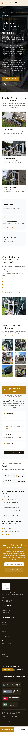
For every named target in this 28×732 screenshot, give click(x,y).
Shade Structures (6, 636)
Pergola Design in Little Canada (10, 508)
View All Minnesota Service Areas (13, 676)
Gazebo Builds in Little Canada (10, 516)
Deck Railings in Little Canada (10, 502)
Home (3, 12)
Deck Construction (7, 605)
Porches (4, 620)
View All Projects (7, 336)
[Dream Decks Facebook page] (2, 601)
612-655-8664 (9, 84)
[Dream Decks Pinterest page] (9, 601)
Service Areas (10, 12)
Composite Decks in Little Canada (11, 497)
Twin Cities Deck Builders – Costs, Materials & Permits (14, 389)
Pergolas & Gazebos (7, 629)
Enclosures (4, 624)
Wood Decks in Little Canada (9, 499)
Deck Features (5, 612)
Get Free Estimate (10, 79)
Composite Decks (6, 610)
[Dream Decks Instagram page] (4, 601)
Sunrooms (4, 622)
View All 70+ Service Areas (14, 453)
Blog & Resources (6, 656)
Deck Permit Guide (7, 529)
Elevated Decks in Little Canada (10, 513)
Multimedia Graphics (16, 721)
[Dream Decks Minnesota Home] (9, 3)
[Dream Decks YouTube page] (11, 601)
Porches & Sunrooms (8, 617)
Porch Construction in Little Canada (11, 505)
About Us (4, 654)
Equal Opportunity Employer (7, 718)
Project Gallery (5, 652)
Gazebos (4, 634)
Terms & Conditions (13, 716)
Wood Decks (5, 608)
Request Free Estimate (14, 564)
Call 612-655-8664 (14, 570)
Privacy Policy (4, 716)
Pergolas (4, 631)
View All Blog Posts (7, 535)
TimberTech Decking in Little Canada (11, 510)
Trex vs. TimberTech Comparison (11, 531)
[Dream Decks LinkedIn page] (7, 601)
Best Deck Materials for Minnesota (11, 526)
